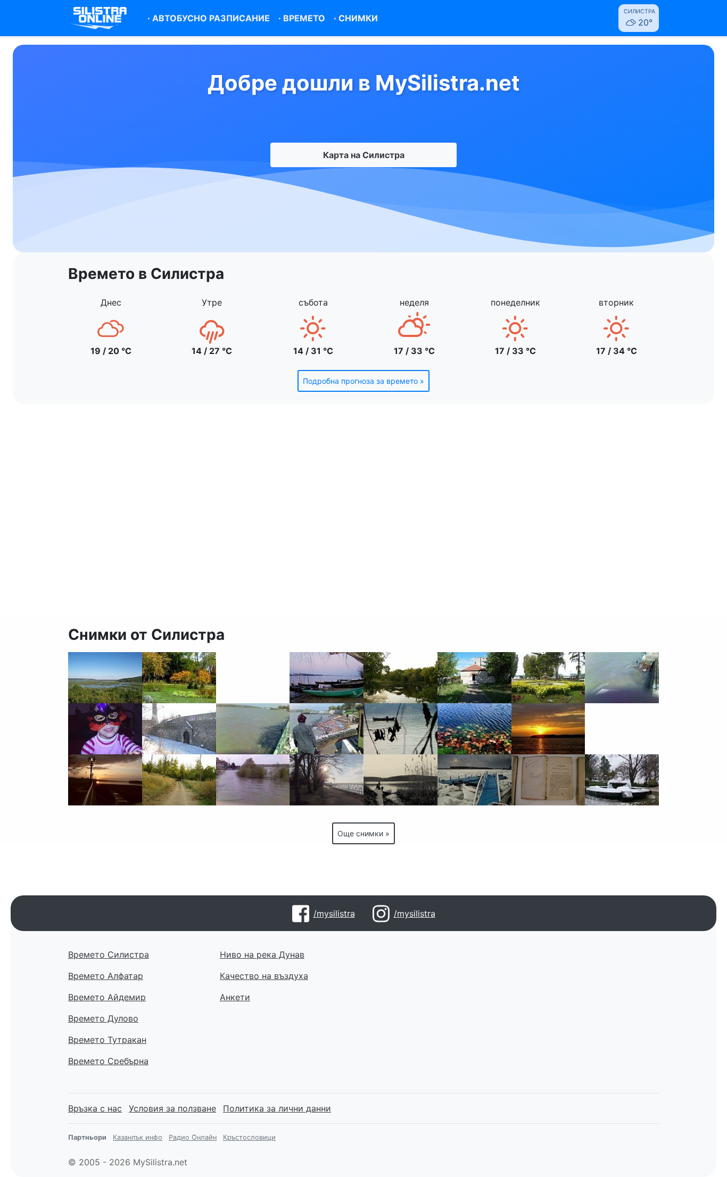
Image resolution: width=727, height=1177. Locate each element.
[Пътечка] (179, 779)
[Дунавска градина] (179, 677)
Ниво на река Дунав (262, 954)
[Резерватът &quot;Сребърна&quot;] (105, 677)
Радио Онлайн (193, 1137)
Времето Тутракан (107, 1039)
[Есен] (474, 728)
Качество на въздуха (264, 975)
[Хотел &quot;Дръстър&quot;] (622, 779)
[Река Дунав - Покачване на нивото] (253, 728)
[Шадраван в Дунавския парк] (622, 728)
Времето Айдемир (107, 997)
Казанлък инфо (137, 1137)
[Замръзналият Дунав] (474, 779)
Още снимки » (363, 833)
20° (639, 18)
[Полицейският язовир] (400, 677)
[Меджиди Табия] (179, 728)
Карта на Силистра (363, 155)
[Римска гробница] (474, 677)
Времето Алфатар (105, 975)
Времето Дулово (103, 1018)
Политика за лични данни (277, 1108)
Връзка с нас (95, 1108)
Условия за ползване (172, 1108)
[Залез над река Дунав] (548, 728)
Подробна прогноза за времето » (363, 380)
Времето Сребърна (108, 1061)
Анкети (235, 997)
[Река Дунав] (400, 728)
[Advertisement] (363, 517)
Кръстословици (249, 1137)
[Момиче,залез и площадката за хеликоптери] (105, 779)
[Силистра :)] (253, 677)
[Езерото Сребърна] (400, 779)
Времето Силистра (108, 954)
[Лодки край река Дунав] (326, 677)
